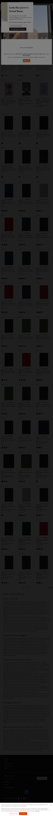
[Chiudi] (51, 804)
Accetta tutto (23, 813)
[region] (26, 809)
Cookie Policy (37, 811)
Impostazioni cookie (13, 813)
